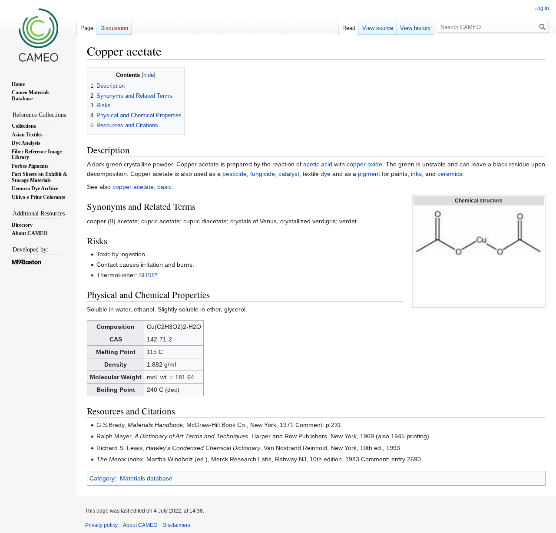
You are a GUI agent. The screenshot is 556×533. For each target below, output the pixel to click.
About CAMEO (140, 525)
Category (102, 478)
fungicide (262, 173)
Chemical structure (479, 201)
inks (416, 173)
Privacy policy (101, 525)
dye (326, 173)
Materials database (146, 478)
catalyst (288, 173)
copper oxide (364, 164)
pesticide (234, 173)
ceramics (449, 173)
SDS (145, 274)
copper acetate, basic (142, 186)
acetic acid (317, 164)
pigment (369, 173)
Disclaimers (176, 525)
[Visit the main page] (38, 35)
